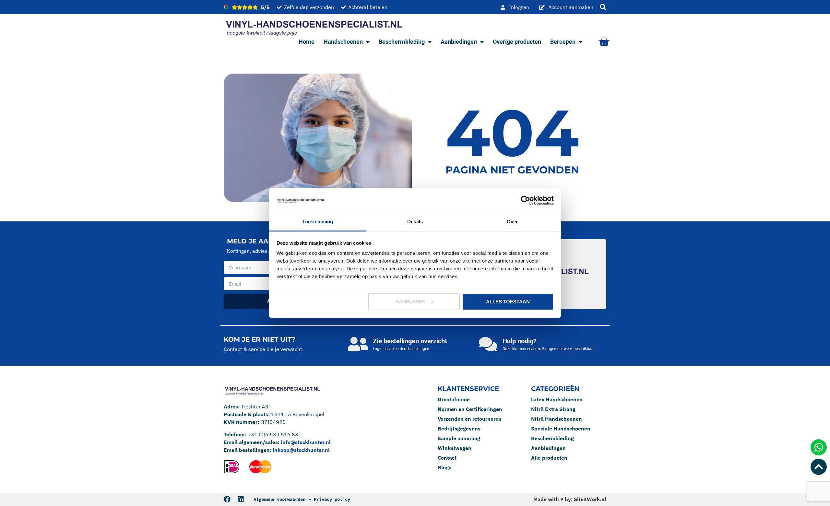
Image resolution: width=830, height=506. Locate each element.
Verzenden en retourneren (470, 419)
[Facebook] (227, 499)
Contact (447, 457)
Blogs (444, 467)
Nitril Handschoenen (556, 419)
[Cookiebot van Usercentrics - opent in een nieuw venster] (525, 200)
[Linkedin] (240, 499)
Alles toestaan (508, 301)
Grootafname (454, 399)
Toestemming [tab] (317, 222)
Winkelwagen (454, 448)
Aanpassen (410, 301)
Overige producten (517, 42)
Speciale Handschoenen (560, 428)
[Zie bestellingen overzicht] (358, 344)
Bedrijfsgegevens (459, 428)
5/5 (265, 7)
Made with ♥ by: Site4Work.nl (569, 499)
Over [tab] (512, 222)
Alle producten (549, 457)
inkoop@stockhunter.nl (301, 450)
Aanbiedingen (459, 42)
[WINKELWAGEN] (604, 41)
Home (306, 42)
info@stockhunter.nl (306, 442)
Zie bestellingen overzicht (410, 341)
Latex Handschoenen (557, 399)
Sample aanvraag (459, 438)
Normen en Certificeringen (470, 409)
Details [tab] (415, 222)
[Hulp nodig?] (488, 344)
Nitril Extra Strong (553, 409)
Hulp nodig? (520, 341)
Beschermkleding (402, 42)
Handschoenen (343, 42)
